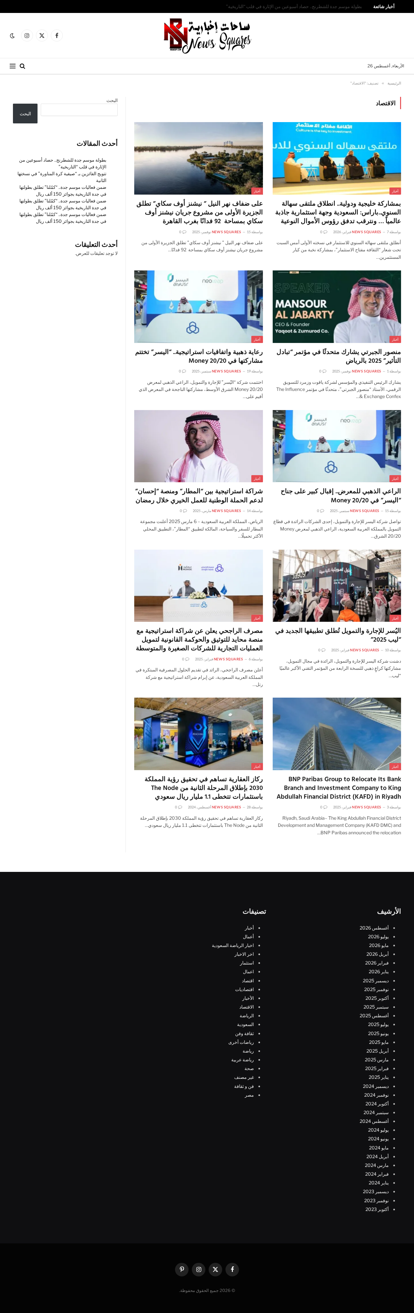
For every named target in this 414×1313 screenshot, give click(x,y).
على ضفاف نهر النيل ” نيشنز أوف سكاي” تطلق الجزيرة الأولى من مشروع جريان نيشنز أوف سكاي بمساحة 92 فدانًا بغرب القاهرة (199, 213)
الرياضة (247, 1015)
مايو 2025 (379, 1042)
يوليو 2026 (378, 936)
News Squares (366, 232)
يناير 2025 (379, 1077)
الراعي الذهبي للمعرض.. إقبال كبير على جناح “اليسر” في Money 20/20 (341, 496)
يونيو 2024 (378, 1139)
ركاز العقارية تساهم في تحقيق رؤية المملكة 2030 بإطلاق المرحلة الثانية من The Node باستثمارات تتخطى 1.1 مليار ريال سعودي (204, 788)
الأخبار (248, 998)
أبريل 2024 (377, 1156)
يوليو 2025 (378, 1024)
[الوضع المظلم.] (13, 35)
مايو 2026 (379, 945)
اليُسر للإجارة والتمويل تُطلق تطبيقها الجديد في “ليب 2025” (338, 636)
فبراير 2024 (377, 1174)
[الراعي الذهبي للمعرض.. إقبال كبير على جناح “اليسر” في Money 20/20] (337, 446)
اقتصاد (248, 980)
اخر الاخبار (244, 954)
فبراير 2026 (377, 962)
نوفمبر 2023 (376, 1200)
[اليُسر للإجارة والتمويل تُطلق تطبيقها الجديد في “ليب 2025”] (337, 586)
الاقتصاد (246, 1007)
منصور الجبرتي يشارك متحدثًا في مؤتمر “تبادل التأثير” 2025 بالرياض (339, 357)
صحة (249, 1068)
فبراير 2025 (377, 1068)
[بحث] (22, 66)
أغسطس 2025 (374, 1015)
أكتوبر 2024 (377, 1103)
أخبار (395, 191)
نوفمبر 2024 (376, 1095)
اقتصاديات (244, 989)
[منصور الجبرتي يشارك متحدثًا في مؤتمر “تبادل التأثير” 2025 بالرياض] (337, 306)
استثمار (247, 962)
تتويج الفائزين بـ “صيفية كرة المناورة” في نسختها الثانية (312, 6)
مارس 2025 (377, 1059)
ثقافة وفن (244, 1033)
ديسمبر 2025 (376, 980)
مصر (249, 1095)
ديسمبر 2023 (376, 1191)
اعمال (248, 972)
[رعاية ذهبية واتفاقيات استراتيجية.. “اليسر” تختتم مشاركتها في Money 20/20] (198, 306)
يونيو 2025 (378, 1033)
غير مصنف (244, 1077)
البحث (112, 100)
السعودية (245, 1024)
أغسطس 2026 (374, 928)
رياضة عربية (242, 1059)
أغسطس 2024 (374, 1121)
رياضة (248, 1051)
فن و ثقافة (244, 1086)
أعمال (248, 936)
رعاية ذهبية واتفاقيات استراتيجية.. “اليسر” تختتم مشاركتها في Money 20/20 (199, 357)
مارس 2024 (377, 1165)
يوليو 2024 (378, 1130)
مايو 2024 (379, 1147)
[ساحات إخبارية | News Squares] (207, 35)
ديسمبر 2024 (376, 1086)
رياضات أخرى (241, 1042)
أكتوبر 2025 (377, 998)
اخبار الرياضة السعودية (233, 945)
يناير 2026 (379, 972)
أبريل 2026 (377, 954)
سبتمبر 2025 (376, 1007)
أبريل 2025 (377, 1051)
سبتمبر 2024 (376, 1112)
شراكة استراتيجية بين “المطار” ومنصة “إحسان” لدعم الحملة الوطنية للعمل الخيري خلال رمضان (199, 496)
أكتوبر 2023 (377, 1209)
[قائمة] (13, 66)
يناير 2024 (379, 1182)
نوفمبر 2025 (376, 989)
